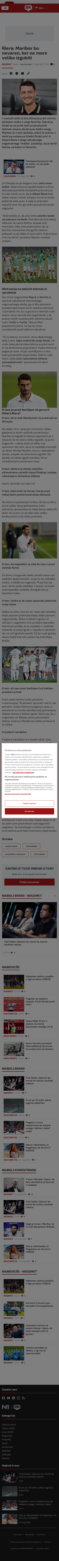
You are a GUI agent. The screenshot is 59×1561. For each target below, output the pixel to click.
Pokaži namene (29, 803)
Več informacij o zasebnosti (23, 772)
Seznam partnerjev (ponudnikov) (18, 794)
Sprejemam (29, 811)
